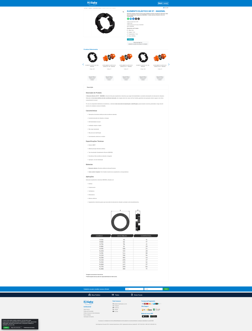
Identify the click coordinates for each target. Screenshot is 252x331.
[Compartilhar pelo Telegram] (131, 19)
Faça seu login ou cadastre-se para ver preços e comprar (137, 43)
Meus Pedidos (95, 295)
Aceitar (6, 327)
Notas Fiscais (138, 295)
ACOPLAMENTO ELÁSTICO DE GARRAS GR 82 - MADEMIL (159, 66)
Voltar (166, 7)
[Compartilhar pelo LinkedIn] (133, 19)
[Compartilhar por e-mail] (136, 19)
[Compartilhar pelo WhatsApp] (128, 19)
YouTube (116, 311)
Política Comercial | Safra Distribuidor (92, 313)
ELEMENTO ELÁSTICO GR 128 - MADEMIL (143, 66)
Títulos (117, 295)
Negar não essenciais (15, 327)
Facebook (116, 307)
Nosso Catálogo (87, 315)
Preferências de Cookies (29, 327)
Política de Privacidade (88, 311)
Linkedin (116, 309)
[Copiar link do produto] (138, 19)
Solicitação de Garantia (89, 316)
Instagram (116, 305)
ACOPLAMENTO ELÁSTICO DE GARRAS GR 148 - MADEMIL (109, 66)
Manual (130, 39)
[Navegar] (83, 64)
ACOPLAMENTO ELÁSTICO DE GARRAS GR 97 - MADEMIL (126, 66)
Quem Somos (87, 309)
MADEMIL (132, 26)
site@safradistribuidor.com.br (120, 304)
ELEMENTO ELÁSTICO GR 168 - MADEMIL (92, 66)
